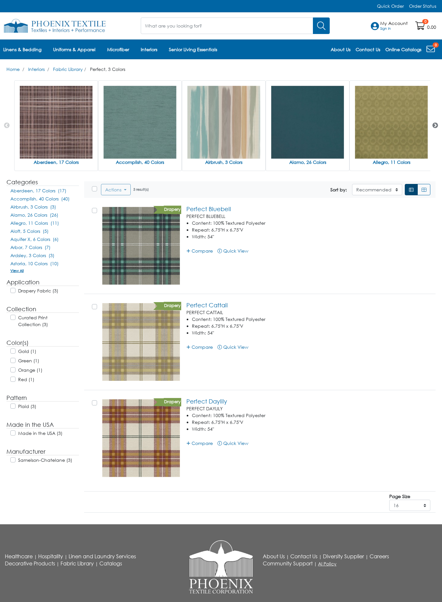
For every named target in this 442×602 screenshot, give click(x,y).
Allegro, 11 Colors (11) (34, 223)
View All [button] (17, 270)
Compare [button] (201, 251)
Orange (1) (30, 370)
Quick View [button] (235, 251)
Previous (7, 125)
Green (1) (28, 360)
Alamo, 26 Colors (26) (34, 215)
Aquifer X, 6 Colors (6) (34, 239)
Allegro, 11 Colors (391, 162)
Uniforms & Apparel (74, 49)
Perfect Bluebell (208, 208)
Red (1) (26, 379)
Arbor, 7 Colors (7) (30, 247)
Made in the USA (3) (40, 433)
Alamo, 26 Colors (307, 162)
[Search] (321, 25)
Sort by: (338, 189)
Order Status (422, 6)
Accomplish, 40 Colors (140, 162)
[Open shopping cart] (420, 27)
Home (13, 69)
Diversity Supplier (343, 556)
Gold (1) (27, 351)
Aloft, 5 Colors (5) (29, 231)
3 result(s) (141, 189)
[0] (431, 50)
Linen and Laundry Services (102, 556)
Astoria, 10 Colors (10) (34, 263)
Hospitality (50, 556)
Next (435, 125)
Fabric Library (68, 69)
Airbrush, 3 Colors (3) (33, 207)
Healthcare (19, 556)
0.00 (431, 27)
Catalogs (110, 563)
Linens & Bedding (22, 49)
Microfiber (118, 49)
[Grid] (423, 189)
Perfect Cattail (207, 305)
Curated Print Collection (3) (33, 321)
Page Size (399, 496)
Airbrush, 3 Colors (223, 162)
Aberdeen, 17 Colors (56, 162)
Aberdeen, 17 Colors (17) (38, 190)
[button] (394, 26)
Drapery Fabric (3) (38, 290)
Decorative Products (30, 563)
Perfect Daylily (206, 401)
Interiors (149, 49)
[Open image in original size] (55, 25)
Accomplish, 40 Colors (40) (40, 198)
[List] (411, 189)
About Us (274, 556)
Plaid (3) (27, 406)
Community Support (288, 563)
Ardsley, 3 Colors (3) (32, 255)
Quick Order (390, 6)
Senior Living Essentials (193, 49)
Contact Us (303, 556)
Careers (379, 556)
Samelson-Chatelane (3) (45, 460)
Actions (114, 189)
